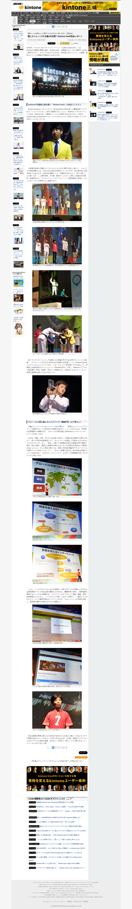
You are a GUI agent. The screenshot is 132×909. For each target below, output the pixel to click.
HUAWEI (50, 19)
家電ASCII (28, 15)
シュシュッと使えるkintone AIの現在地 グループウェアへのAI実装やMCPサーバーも (18, 110)
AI (18, 13)
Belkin (62, 19)
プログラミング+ (60, 15)
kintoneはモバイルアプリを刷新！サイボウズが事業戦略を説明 (61, 844)
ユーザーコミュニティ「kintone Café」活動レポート (18, 291)
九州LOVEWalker (79, 897)
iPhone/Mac (45, 13)
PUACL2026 (76, 15)
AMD (26, 19)
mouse (26, 17)
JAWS (20, 21)
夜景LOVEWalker (70, 897)
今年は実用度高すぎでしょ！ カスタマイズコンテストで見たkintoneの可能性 (18, 254)
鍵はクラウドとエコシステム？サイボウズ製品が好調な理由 (61, 826)
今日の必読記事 (47, 894)
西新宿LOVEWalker (60, 897)
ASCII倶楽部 (114, 13)
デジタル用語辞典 (63, 894)
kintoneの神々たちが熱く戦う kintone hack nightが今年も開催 (58, 863)
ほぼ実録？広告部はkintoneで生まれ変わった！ (18, 319)
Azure (38, 21)
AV (68, 13)
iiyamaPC (32, 17)
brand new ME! (74, 888)
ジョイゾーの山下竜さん (55, 426)
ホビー (58, 13)
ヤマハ (74, 21)
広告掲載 (85, 901)
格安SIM (22, 15)
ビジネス (26, 13)
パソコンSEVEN (44, 17)
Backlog (62, 21)
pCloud (50, 23)
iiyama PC (60, 884)
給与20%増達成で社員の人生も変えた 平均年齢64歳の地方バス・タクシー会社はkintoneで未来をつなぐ (18, 86)
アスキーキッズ (15, 15)
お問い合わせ (77, 901)
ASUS (56, 17)
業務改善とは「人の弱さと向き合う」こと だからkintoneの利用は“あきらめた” (18, 60)
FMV (20, 17)
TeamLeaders (51, 15)
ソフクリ (92, 21)
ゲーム (89, 13)
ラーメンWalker (32, 897)
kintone (27, 7)
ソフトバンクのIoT (86, 21)
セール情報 (96, 13)
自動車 (52, 13)
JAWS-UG (45, 886)
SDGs (66, 15)
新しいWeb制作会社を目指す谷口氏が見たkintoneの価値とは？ (59, 817)
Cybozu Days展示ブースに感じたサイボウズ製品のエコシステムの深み (61, 831)
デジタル (37, 13)
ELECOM (20, 19)
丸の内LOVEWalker (89, 897)
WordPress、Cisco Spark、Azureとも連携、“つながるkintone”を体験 (60, 807)
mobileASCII (71, 894)
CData (56, 21)
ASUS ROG (32, 19)
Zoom (80, 21)
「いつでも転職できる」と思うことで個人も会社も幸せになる (58, 839)
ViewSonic (56, 19)
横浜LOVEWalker (51, 897)
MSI (50, 17)
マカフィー (20, 23)
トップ (14, 13)
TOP (34, 882)
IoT (21, 13)
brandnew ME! (44, 23)
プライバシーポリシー (59, 901)
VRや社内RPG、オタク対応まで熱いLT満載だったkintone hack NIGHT (60, 848)
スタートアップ (82, 13)
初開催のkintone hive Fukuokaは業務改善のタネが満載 (55, 802)
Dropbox (50, 21)
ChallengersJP (84, 15)
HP (62, 17)
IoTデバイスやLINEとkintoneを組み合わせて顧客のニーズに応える (59, 853)
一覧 (57, 43)
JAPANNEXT (32, 23)
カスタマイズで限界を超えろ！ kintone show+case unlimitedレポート (60, 868)
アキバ (71, 13)
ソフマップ (38, 23)
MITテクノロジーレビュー (81, 894)
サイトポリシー (47, 901)
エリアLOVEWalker (41, 897)
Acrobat (27, 21)
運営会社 (69, 901)
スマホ (76, 13)
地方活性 (71, 15)
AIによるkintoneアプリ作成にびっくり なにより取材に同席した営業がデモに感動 (18, 231)
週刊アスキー (44, 15)
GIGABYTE (38, 19)
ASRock (44, 19)
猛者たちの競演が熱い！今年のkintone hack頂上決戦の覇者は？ (58, 835)
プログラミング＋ (71, 892)
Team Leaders (63, 892)
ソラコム (44, 21)
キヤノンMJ (26, 23)
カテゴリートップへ (81, 757)
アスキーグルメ (36, 15)
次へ (64, 26)
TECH (32, 13)
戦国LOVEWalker (99, 897)
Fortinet (68, 21)
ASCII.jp (18, 4)
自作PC (63, 13)
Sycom (38, 17)
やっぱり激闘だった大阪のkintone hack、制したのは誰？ (56, 822)
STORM (90, 884)
